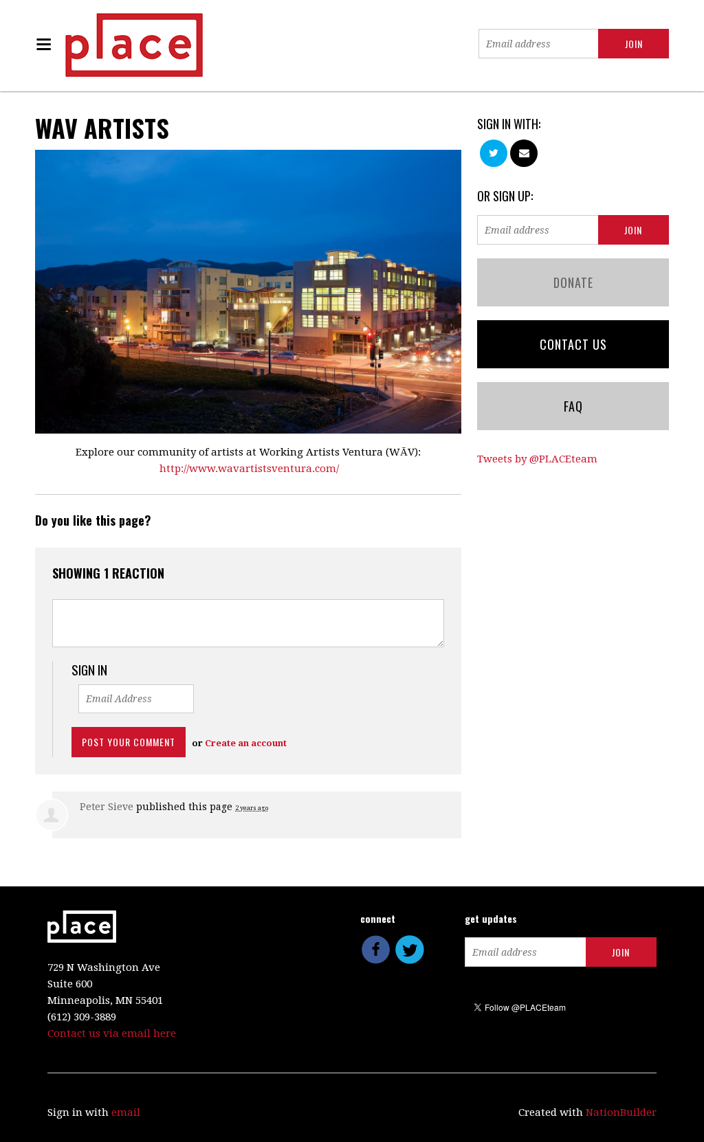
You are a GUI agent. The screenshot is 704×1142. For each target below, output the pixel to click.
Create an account (246, 743)
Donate (573, 282)
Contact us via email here (111, 1033)
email (125, 1112)
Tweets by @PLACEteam (537, 459)
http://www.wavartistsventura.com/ (249, 468)
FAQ (573, 406)
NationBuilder (621, 1112)
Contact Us (573, 344)
